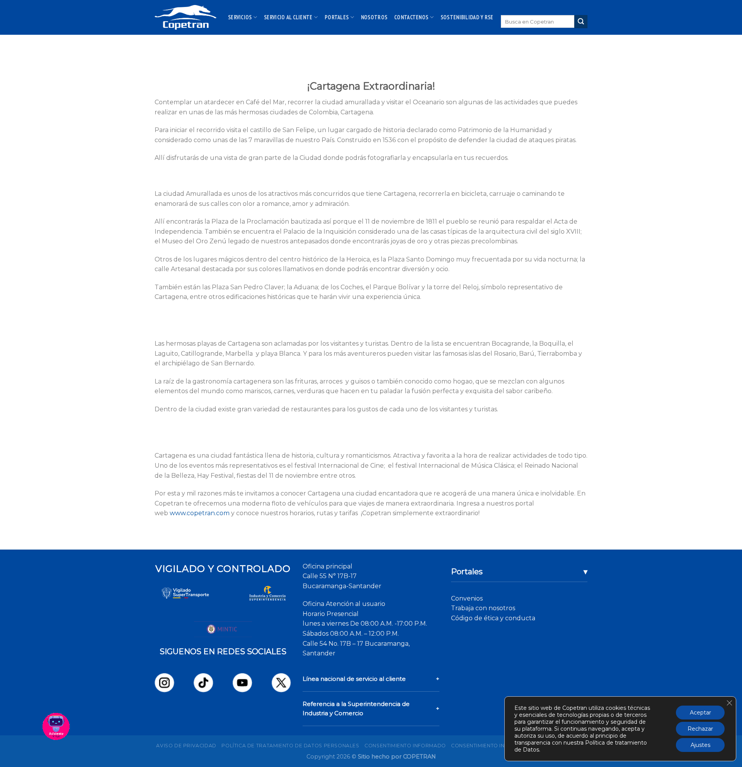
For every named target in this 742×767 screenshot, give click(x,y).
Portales (337, 17)
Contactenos (411, 17)
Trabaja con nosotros (483, 608)
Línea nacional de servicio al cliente (354, 678)
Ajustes (700, 745)
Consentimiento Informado (405, 745)
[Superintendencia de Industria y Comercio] (267, 593)
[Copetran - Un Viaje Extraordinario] (185, 17)
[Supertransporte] (185, 593)
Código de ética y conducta (493, 618)
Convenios (467, 598)
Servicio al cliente (288, 17)
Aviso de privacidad (186, 745)
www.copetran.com (200, 513)
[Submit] (580, 21)
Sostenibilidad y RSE (467, 17)
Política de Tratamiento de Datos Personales (290, 745)
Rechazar (700, 728)
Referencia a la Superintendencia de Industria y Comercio (356, 708)
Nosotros (374, 17)
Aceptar (700, 712)
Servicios (240, 17)
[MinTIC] (223, 629)
